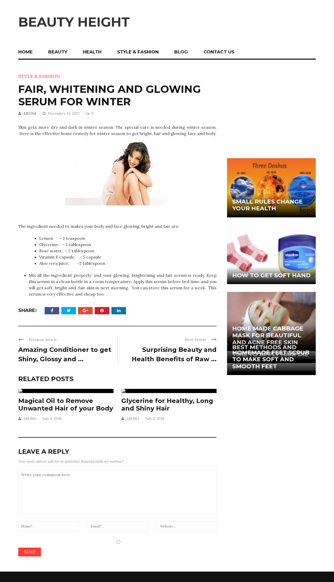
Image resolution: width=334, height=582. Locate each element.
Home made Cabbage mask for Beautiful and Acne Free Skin (267, 335)
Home (25, 51)
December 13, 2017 (64, 113)
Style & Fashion (138, 51)
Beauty (57, 51)
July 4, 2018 (52, 418)
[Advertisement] (271, 109)
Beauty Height (74, 22)
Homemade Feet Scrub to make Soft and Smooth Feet (270, 359)
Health (92, 51)
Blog (181, 51)
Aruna (30, 113)
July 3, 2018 (154, 418)
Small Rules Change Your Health (267, 205)
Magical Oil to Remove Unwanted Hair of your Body (65, 404)
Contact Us (219, 51)
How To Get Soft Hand (271, 275)
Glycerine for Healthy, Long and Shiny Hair (167, 404)
